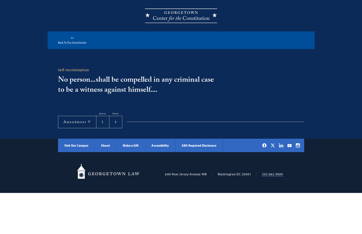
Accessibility (160, 145)
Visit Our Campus (76, 145)
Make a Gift (131, 145)
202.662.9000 (272, 174)
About (105, 145)
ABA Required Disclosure (199, 145)
